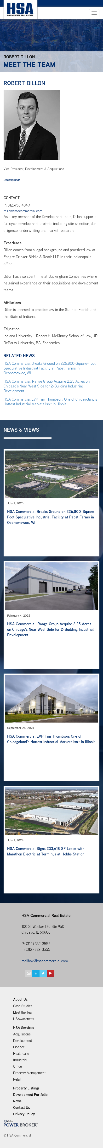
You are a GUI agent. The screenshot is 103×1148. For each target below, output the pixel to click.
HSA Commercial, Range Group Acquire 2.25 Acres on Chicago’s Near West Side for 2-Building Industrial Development (47, 386)
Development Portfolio (30, 1094)
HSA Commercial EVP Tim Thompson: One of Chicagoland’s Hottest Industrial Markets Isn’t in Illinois (50, 402)
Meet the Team (23, 1012)
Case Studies (22, 1005)
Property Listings (26, 1088)
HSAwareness (23, 1018)
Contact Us (21, 1107)
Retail (17, 1079)
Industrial (20, 1059)
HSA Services (23, 1027)
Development (12, 180)
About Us (20, 999)
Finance (19, 1047)
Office (17, 1066)
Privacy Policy (24, 1113)
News (17, 1101)
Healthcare (21, 1053)
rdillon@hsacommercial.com (23, 210)
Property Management (29, 1072)
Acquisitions (22, 1034)
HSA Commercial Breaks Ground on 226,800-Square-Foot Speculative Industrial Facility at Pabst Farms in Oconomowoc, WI (50, 368)
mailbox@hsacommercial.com (45, 961)
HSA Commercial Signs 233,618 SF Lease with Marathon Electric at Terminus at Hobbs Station (45, 851)
